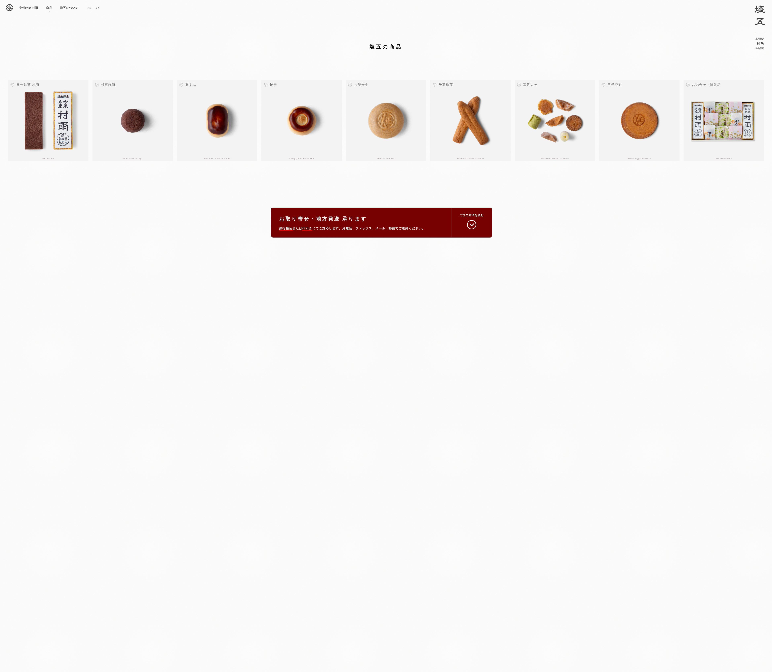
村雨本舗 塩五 (760, 15)
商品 (49, 7)
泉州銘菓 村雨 (28, 7)
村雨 (760, 43)
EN (98, 7)
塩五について (69, 7)
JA (89, 7)
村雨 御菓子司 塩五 (9, 7)
